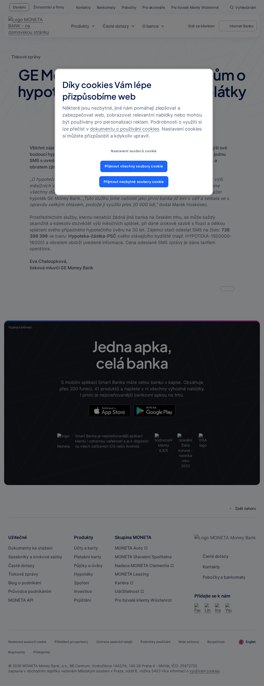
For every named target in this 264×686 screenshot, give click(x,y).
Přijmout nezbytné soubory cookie (134, 182)
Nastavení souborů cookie (133, 151)
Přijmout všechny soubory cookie (134, 166)
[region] (134, 132)
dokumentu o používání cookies (124, 129)
